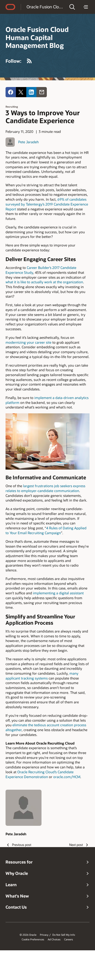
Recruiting (12, 106)
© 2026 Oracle (28, 934)
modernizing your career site (28, 342)
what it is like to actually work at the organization (44, 282)
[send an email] (41, 92)
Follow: (13, 61)
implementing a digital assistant (58, 593)
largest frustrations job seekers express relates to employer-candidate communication (45, 488)
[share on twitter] (21, 92)
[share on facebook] (11, 92)
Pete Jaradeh (28, 142)
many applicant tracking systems (42, 675)
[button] (72, 7)
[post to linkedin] (31, 92)
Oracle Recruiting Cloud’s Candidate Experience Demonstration (40, 774)
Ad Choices (54, 939)
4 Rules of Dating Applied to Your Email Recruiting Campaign (46, 530)
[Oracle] (10, 7)
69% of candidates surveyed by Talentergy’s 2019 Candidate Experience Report (47, 204)
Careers (68, 939)
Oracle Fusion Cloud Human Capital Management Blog (45, 6)
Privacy (44, 934)
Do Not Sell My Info (63, 934)
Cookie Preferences (33, 939)
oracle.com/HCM (66, 776)
